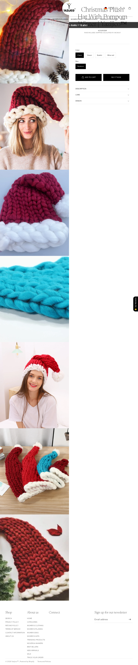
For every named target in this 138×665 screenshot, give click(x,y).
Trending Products (36, 640)
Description (80, 89)
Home (29, 618)
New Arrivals (33, 650)
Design (78, 101)
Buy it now (116, 77)
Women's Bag (33, 633)
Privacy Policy (12, 622)
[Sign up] (130, 619)
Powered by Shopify (27, 661)
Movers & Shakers (35, 643)
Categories (32, 622)
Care (77, 95)
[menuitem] (122, 19)
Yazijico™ (15, 661)
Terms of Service (12, 629)
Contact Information (15, 633)
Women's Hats (33, 636)
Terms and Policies (44, 661)
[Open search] (124, 8)
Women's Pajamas (35, 629)
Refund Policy (11, 625)
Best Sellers (32, 647)
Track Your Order (35, 657)
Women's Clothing (35, 625)
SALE (29, 654)
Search (8, 618)
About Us (9, 636)
